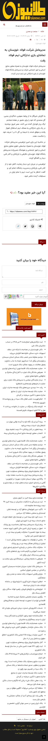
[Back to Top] (44, 737)
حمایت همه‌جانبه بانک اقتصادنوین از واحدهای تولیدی (22, 368)
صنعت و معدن (31, 31)
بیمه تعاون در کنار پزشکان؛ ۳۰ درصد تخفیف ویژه (24, 429)
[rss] (14, 725)
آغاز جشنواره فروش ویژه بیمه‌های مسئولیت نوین (24, 471)
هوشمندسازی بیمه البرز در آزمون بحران (28, 497)
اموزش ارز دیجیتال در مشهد (26, 719)
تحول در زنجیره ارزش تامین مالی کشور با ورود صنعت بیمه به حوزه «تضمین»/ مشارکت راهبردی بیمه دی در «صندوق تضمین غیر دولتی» (24, 532)
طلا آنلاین (42, 719)
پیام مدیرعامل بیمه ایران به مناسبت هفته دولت (24, 475)
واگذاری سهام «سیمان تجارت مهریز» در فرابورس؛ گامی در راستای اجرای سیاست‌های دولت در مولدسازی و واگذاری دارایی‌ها (24, 482)
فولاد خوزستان (30, 203)
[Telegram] (40, 226)
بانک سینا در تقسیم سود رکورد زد (30, 669)
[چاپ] (30, 39)
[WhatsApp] (32, 226)
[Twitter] (25, 226)
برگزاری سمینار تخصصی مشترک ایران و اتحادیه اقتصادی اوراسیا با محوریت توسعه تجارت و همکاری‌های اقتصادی (24, 600)
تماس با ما (21, 725)
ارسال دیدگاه (39, 304)
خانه (42, 31)
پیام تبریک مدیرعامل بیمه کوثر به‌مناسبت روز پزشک (23, 524)
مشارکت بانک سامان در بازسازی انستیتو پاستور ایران (23, 547)
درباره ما (29, 725)
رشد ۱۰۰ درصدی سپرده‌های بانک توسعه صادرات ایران (23, 387)
